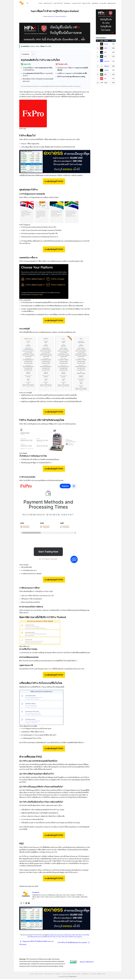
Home (40, 3)
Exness (106, 44)
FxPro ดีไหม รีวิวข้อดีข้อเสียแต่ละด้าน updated (72, 942)
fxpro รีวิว (49, 936)
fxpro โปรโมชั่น (69, 936)
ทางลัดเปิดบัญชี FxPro (54, 181)
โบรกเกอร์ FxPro (37, 935)
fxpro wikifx (72, 935)
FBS (105, 74)
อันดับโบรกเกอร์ (48, 3)
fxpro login (51, 935)
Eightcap (106, 66)
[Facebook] (21, 903)
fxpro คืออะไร (79, 935)
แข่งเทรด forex (76, 3)
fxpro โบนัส (61, 936)
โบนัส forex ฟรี (57, 3)
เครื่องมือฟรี (95, 3)
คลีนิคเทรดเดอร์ (111, 3)
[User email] (29, 903)
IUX (105, 56)
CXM (105, 82)
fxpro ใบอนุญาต (78, 936)
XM (105, 52)
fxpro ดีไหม (86, 935)
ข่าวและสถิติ (102, 3)
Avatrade (106, 61)
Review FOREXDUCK (87, 962)
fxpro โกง (55, 936)
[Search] (27, 3)
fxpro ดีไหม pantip (32, 936)
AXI (105, 78)
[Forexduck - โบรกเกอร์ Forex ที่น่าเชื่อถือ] (21, 3)
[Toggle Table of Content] (32, 54)
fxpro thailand (64, 935)
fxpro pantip (57, 935)
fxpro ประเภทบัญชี (42, 936)
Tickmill (106, 70)
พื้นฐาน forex (86, 3)
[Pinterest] (26, 903)
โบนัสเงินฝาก (67, 3)
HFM (105, 48)
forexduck (63, 16)
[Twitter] (24, 903)
